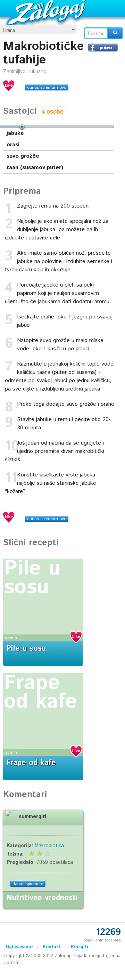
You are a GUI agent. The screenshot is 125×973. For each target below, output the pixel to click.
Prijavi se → (103, 47)
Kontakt (52, 947)
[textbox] (96, 33)
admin (11, 638)
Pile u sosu (32, 578)
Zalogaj (47, 12)
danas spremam (27, 884)
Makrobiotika (49, 845)
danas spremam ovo (46, 87)
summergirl (32, 817)
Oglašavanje (19, 947)
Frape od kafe (40, 692)
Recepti (79, 947)
